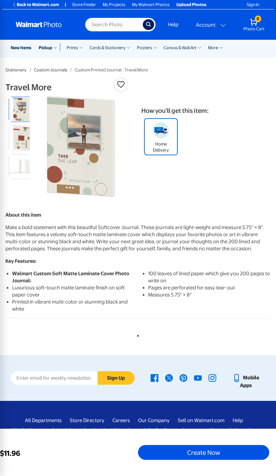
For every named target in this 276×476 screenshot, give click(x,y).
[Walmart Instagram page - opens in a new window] (212, 378)
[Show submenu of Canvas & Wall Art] (200, 47)
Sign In (253, 4)
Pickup (45, 47)
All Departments (43, 420)
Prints (72, 47)
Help (173, 25)
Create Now (203, 452)
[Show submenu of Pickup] (56, 47)
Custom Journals (50, 69)
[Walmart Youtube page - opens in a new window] (198, 378)
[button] (120, 84)
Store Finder (84, 4)
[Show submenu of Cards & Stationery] (129, 47)
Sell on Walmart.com (201, 420)
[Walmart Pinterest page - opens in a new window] (183, 378)
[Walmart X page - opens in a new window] (169, 378)
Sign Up (116, 378)
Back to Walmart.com (38, 4)
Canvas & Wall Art (180, 47)
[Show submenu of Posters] (155, 47)
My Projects (114, 4)
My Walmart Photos (151, 4)
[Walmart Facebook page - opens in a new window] (154, 378)
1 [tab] (136, 334)
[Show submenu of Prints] (81, 47)
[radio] (21, 109)
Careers (121, 420)
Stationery (16, 69)
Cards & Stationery (108, 47)
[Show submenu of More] (221, 47)
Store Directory (87, 420)
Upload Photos (191, 4)
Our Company (154, 420)
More (213, 47)
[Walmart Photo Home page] (43, 24)
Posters (144, 47)
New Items (21, 47)
